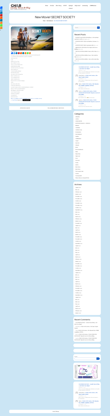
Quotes (76, 164)
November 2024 (78, 205)
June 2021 (77, 277)
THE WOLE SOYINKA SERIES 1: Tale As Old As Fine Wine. (87, 59)
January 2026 (78, 194)
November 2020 (78, 290)
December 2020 (78, 288)
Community (85, 5)
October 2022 (78, 241)
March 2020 (77, 308)
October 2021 (78, 268)
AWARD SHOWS (78, 121)
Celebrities (77, 127)
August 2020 (78, 297)
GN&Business (93, 5)
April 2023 (77, 230)
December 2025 (78, 196)
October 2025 (78, 200)
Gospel (76, 140)
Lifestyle (71, 5)
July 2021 (77, 274)
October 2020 (78, 292)
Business (77, 125)
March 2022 (77, 257)
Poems (76, 162)
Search (75, 356)
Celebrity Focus (78, 129)
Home (46, 5)
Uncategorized (78, 175)
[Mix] (25, 53)
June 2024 (77, 212)
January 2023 (78, 234)
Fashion (77, 136)
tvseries (77, 173)
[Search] (98, 27)
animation (77, 116)
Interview (77, 143)
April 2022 (77, 254)
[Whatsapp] (28, 53)
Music (76, 151)
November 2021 (78, 265)
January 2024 (78, 221)
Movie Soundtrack (79, 149)
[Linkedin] (16, 53)
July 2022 (77, 248)
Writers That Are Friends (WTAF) (82, 177)
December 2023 (78, 223)
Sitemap (57, 411)
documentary (78, 132)
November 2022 (78, 239)
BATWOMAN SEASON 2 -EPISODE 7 (82, 123)
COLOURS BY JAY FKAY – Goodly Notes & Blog (89, 67)
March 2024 (77, 216)
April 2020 (77, 306)
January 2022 (78, 261)
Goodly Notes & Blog (20, 8)
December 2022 (78, 236)
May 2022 (77, 252)
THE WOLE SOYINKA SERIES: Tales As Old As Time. (86, 51)
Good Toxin (14, 100)
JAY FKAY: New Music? (85, 68)
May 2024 (77, 214)
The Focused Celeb (79, 171)
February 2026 (78, 192)
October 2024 (78, 207)
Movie (76, 147)
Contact (71, 8)
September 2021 (78, 270)
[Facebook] (12, 53)
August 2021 (77, 272)
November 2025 (78, 198)
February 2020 (78, 310)
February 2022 (78, 259)
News (76, 158)
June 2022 (77, 250)
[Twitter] (14, 53)
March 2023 (77, 232)
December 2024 (78, 203)
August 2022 (78, 245)
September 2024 (78, 209)
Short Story (58, 5)
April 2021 (77, 281)
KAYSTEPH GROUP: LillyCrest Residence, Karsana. (86, 41)
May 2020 (77, 304)
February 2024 (78, 218)
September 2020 (78, 295)
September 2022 (78, 243)
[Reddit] (21, 53)
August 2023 (77, 225)
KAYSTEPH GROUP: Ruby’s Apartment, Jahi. (84, 45)
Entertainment (26, 100)
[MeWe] (23, 53)
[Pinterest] (19, 53)
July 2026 (77, 189)
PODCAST (77, 160)
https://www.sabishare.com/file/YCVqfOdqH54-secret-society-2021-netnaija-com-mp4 (26, 98)
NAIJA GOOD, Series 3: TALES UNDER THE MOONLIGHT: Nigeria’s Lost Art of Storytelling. (89, 93)
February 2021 (78, 286)
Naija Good (77, 5)
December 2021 (78, 263)
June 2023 (77, 227)
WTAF (65, 5)
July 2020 (77, 299)
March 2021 (77, 283)
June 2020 (77, 301)
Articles (52, 5)
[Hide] (0, 30)
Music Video (77, 153)
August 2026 (78, 187)
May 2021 (77, 279)
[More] (30, 53)
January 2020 (78, 313)
